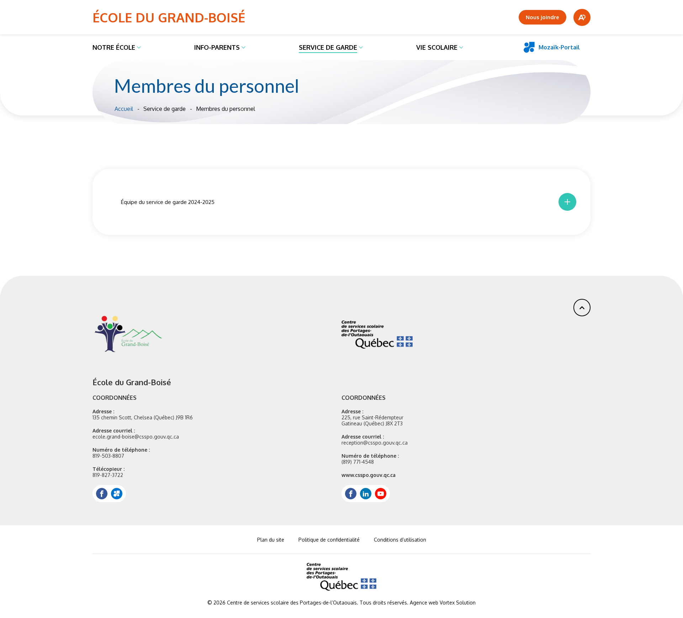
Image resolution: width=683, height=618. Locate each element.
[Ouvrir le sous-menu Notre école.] (139, 47)
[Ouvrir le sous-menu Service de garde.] (361, 47)
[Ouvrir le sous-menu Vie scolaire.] (461, 47)
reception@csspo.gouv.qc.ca (375, 443)
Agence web (424, 603)
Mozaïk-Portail (559, 47)
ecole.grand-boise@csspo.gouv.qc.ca (135, 437)
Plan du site (270, 540)
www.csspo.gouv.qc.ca (369, 475)
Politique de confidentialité (329, 540)
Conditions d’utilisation (400, 540)
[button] (582, 307)
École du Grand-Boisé (168, 17)
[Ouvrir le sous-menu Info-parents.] (243, 47)
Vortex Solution (458, 603)
